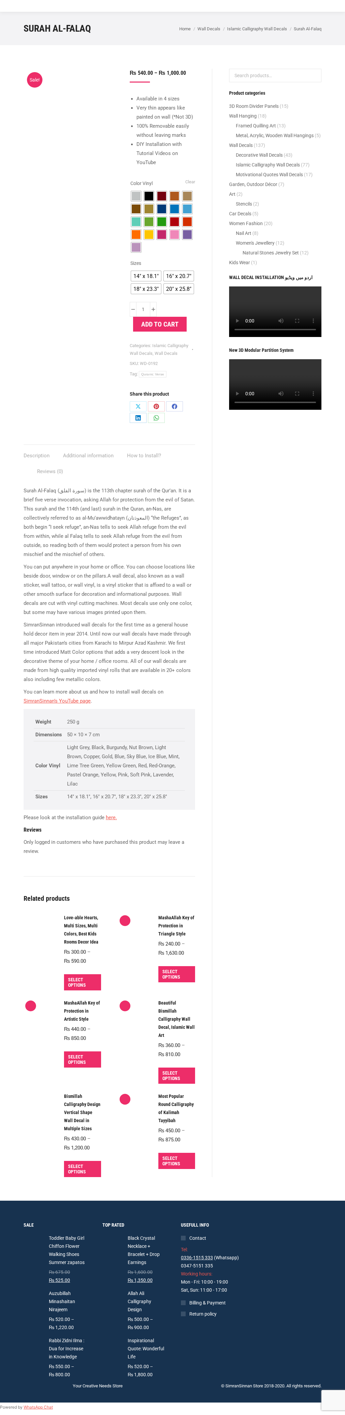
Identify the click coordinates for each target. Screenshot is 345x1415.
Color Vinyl (141, 183)
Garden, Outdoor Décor (253, 184)
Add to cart (160, 324)
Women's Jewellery (255, 243)
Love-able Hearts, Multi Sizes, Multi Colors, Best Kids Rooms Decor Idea (81, 930)
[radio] (136, 196)
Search (314, 75)
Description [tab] (37, 456)
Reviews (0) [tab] (50, 471)
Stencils (244, 204)
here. (111, 817)
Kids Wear (239, 262)
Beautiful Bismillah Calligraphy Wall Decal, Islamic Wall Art (176, 1019)
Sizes (135, 263)
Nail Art (243, 233)
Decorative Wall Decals (259, 155)
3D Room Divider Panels (254, 106)
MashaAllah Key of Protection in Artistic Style (82, 1011)
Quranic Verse (152, 374)
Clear (190, 181)
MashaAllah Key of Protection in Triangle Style (176, 925)
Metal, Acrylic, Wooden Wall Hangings (275, 135)
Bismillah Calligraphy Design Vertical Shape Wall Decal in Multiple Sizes (82, 1112)
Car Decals (240, 213)
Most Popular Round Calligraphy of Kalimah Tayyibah (176, 1108)
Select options (77, 982)
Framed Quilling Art (256, 125)
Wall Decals (166, 353)
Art (232, 194)
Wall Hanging (243, 116)
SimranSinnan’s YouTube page (57, 701)
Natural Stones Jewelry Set (271, 252)
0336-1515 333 (197, 1257)
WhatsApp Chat (38, 1407)
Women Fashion (246, 223)
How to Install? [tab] (144, 456)
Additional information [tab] (88, 456)
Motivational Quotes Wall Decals (269, 174)
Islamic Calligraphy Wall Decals (268, 164)
